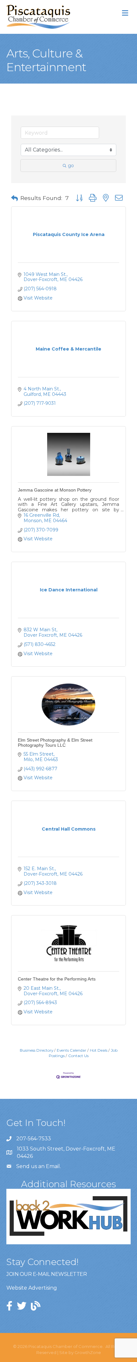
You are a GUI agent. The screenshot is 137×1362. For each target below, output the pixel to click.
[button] (14, 198)
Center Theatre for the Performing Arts (57, 978)
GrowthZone (88, 1352)
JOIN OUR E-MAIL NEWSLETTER (46, 1274)
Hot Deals (98, 1050)
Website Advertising (31, 1288)
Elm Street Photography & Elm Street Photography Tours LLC (55, 742)
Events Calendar (71, 1050)
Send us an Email (38, 1166)
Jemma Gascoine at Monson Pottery (54, 489)
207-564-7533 (33, 1139)
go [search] (71, 165)
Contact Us (78, 1055)
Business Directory (36, 1050)
